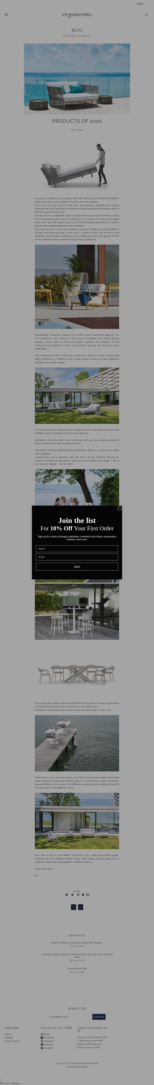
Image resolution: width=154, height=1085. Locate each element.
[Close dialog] (120, 508)
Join (77, 566)
